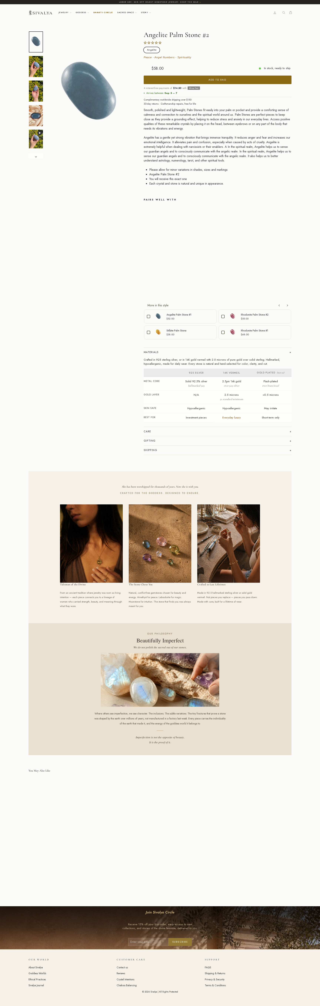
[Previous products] (279, 305)
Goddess (81, 12)
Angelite (151, 50)
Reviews (121, 973)
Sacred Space (126, 12)
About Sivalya (36, 967)
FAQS (208, 967)
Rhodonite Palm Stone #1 (254, 330)
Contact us (122, 967)
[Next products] (287, 305)
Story (145, 12)
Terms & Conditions (215, 985)
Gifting (150, 440)
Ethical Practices (37, 979)
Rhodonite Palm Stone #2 (255, 314)
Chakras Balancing (127, 985)
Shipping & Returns (215, 973)
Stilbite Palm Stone (176, 330)
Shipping (150, 450)
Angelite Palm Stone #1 (178, 314)
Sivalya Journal (36, 985)
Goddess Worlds (37, 973)
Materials (151, 352)
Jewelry (64, 12)
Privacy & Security (214, 979)
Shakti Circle (103, 12)
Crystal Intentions (125, 979)
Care (147, 431)
